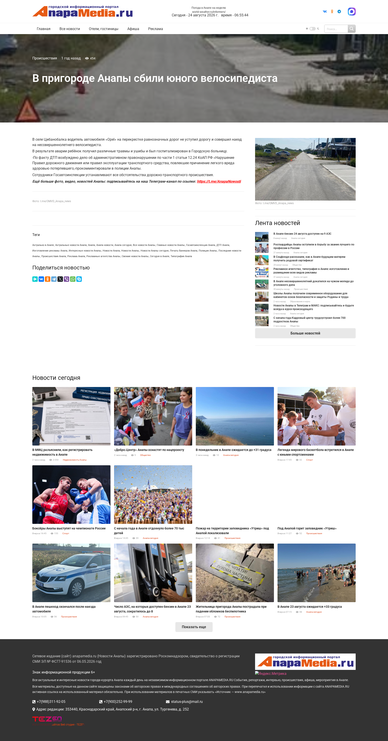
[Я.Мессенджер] (35, 279)
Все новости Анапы (144, 245)
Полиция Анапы (208, 250)
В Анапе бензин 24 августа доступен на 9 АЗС (302, 233)
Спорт (309, 460)
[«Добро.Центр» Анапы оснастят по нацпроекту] (153, 416)
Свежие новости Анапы (135, 256)
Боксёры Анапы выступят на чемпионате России (69, 528)
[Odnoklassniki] (332, 11)
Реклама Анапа (76, 256)
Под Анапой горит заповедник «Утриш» (307, 528)
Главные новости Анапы (171, 245)
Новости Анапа (111, 250)
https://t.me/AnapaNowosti (219, 181)
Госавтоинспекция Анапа (200, 245)
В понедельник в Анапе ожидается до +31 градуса (233, 450)
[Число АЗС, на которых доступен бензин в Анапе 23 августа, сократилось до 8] (153, 573)
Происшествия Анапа (53, 256)
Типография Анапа (181, 256)
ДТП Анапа (222, 245)
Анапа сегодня (123, 245)
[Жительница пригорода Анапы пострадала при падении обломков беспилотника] (235, 573)
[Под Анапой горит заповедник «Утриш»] (317, 494)
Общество (297, 265)
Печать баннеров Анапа (183, 250)
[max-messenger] (352, 11)
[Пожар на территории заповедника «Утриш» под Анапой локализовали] (235, 494)
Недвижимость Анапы (75, 460)
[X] (60, 279)
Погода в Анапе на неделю (209, 7)
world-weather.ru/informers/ (208, 11)
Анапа (91, 245)
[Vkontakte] (324, 11)
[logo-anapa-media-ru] (82, 11)
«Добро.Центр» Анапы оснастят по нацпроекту (149, 450)
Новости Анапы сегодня (155, 250)
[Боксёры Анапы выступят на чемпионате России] (71, 494)
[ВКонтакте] (41, 279)
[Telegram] (339, 11)
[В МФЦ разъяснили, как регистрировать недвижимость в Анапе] (71, 416)
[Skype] (79, 279)
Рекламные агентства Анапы (103, 256)
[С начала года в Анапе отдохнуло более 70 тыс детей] (153, 494)
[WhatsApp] (72, 279)
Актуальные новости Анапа (71, 245)
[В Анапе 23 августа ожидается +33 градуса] (317, 573)
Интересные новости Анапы (85, 250)
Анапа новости (104, 245)
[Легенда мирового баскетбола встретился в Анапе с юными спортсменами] (317, 416)
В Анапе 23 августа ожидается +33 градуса (310, 606)
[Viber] (66, 279)
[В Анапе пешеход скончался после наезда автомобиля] (71, 573)
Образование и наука (300, 301)
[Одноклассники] (47, 279)
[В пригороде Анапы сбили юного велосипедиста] (305, 140)
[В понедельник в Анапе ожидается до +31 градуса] (235, 416)
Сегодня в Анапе (159, 256)
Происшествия (44, 58)
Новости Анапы (130, 250)
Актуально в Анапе (43, 245)
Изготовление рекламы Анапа (49, 250)
